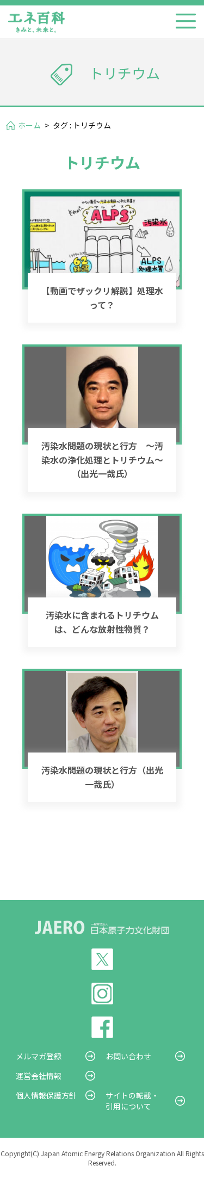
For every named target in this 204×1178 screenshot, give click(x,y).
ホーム (29, 125)
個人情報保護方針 (46, 1095)
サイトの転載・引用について (132, 1101)
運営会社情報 (38, 1075)
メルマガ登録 (38, 1056)
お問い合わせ (128, 1056)
